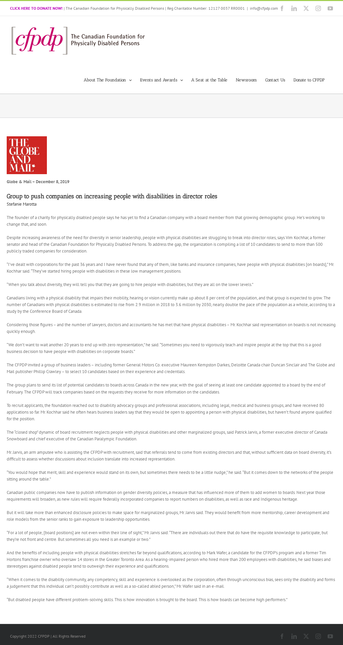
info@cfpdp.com (264, 8)
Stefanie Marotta (22, 204)
